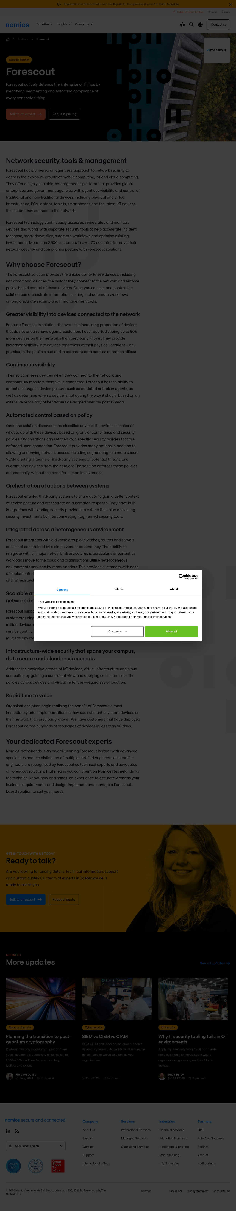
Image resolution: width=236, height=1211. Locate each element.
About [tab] (174, 588)
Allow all (171, 631)
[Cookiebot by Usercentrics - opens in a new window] (181, 577)
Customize (115, 631)
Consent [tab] (62, 589)
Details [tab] (118, 588)
